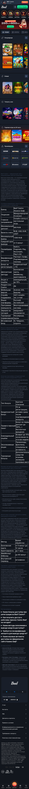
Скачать (25, 2)
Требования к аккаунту (9, 733)
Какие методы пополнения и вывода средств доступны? (14, 626)
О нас (4, 705)
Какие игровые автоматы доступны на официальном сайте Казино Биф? (12, 639)
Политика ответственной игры (11, 738)
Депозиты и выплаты (8, 718)
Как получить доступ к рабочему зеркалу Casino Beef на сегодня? (14, 620)
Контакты (5, 709)
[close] (1, 2)
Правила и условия (8, 722)
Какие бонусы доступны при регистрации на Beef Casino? (14, 613)
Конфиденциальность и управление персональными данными (13, 728)
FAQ (3, 714)
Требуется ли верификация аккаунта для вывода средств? (14, 632)
